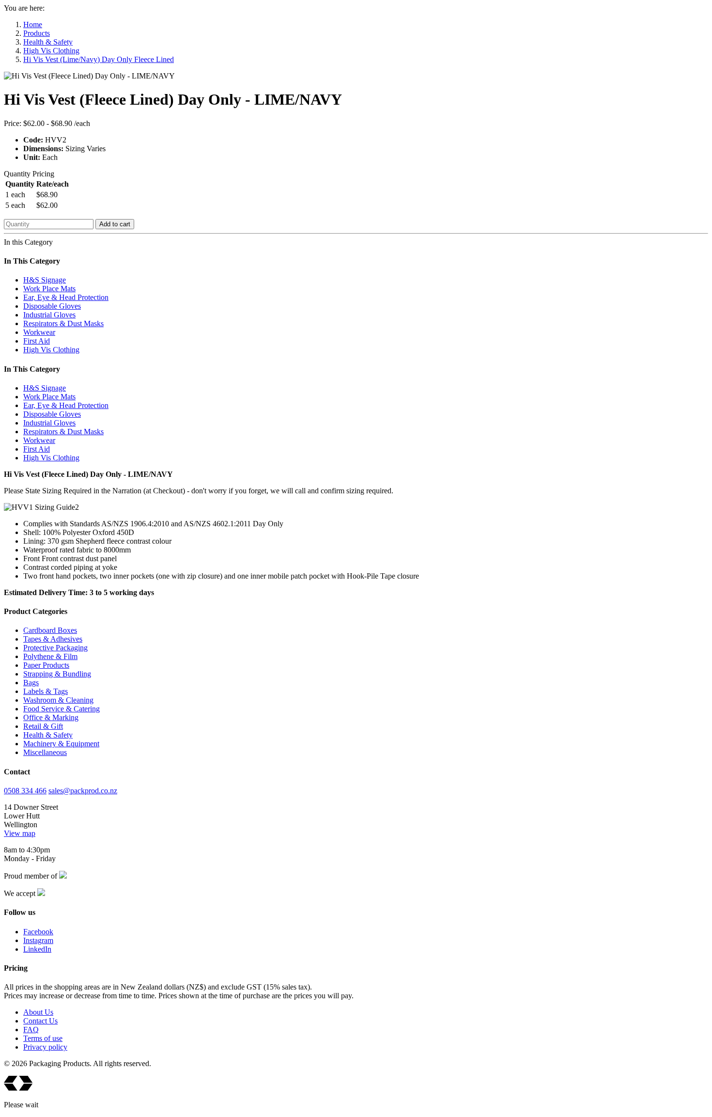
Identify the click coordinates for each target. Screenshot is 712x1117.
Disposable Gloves (52, 306)
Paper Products (46, 665)
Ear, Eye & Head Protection (65, 297)
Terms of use (42, 1038)
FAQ (31, 1029)
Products (36, 33)
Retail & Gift (43, 726)
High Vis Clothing (51, 51)
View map (19, 833)
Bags (31, 682)
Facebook (38, 932)
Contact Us (40, 1021)
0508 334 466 (25, 791)
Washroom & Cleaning (58, 700)
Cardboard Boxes (50, 630)
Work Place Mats (49, 288)
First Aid (36, 341)
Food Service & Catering (61, 709)
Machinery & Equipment (61, 743)
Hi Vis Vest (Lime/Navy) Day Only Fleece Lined (98, 59)
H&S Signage (44, 280)
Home (32, 24)
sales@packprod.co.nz (82, 791)
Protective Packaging (55, 648)
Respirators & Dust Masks (63, 323)
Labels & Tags (45, 691)
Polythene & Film (50, 656)
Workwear (39, 332)
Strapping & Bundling (57, 674)
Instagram (38, 940)
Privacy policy (45, 1047)
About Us (38, 1012)
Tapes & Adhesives (52, 639)
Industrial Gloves (49, 315)
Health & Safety (48, 42)
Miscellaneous (45, 752)
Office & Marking (50, 717)
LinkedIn (37, 949)
